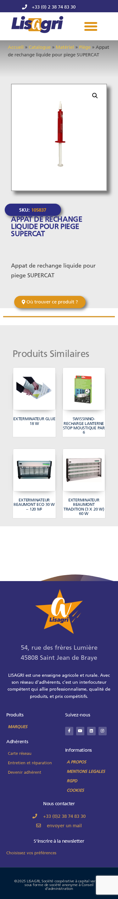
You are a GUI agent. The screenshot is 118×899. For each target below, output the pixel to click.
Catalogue (40, 47)
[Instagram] (102, 731)
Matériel (65, 47)
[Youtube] (80, 731)
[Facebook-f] (69, 731)
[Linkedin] (91, 731)
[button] (91, 26)
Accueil (16, 47)
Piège (85, 47)
